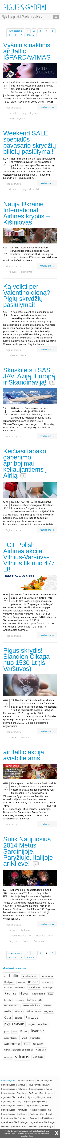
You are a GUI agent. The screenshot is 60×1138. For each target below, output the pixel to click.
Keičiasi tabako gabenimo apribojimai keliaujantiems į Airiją (25, 463)
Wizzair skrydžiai (44, 1080)
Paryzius (13, 941)
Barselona (47, 976)
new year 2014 (44, 935)
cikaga (12, 737)
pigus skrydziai (17, 118)
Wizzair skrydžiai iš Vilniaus (14, 1126)
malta (7, 1011)
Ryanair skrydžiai (26, 1080)
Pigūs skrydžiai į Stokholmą (14, 1113)
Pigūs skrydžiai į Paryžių (37, 1105)
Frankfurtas (34, 987)
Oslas (8, 1017)
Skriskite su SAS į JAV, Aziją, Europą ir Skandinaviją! (29, 376)
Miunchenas (34, 1011)
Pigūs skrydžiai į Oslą (11, 1101)
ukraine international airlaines (18, 1049)
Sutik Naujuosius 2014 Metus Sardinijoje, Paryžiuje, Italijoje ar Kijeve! (28, 851)
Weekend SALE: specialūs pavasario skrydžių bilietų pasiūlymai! (29, 142)
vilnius (22, 1056)
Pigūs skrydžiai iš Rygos (40, 1088)
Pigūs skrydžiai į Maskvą (35, 1101)
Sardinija (39, 941)
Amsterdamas (29, 976)
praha (6, 1031)
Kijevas (12, 271)
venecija (8, 1057)
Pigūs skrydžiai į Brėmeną (41, 1093)
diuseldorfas (20, 987)
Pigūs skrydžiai (24, 7)
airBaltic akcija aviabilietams (23, 755)
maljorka (47, 1006)
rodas (14, 1031)
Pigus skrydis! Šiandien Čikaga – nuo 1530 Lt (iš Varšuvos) (29, 659)
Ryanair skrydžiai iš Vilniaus (14, 1118)
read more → (47, 107)
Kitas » (30, 35)
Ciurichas (8, 987)
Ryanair (37, 1030)
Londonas (34, 999)
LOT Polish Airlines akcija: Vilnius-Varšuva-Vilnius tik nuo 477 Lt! (29, 557)
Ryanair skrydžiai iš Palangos (14, 1122)
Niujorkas (48, 1011)
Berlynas (9, 982)
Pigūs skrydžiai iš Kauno (39, 1084)
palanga (18, 1018)
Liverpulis (19, 1000)
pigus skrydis (29, 113)
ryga (23, 1037)
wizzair (38, 1057)
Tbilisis (27, 1044)
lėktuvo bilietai (31, 1005)
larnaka (7, 1000)
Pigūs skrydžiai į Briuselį (41, 1113)
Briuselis (33, 982)
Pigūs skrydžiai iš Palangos (14, 1088)
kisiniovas (26, 271)
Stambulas (35, 1038)
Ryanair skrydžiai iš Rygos (43, 1122)
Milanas (25, 930)
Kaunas (10, 993)
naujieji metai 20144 (20, 935)
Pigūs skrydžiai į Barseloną (13, 1093)
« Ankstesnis (15, 30)
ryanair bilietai (10, 1038)
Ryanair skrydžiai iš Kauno (42, 1118)
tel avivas (38, 1043)
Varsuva (25, 737)
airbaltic (13, 113)
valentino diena (17, 355)
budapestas (46, 982)
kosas (50, 994)
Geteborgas (48, 987)
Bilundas (21, 982)
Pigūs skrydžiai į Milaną (12, 1105)
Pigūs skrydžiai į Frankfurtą (14, 1109)
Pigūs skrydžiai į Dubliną (12, 1097)
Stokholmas (12, 1044)
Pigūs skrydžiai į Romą (40, 1109)
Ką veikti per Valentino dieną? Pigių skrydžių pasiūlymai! (26, 295)
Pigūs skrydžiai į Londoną (39, 1097)
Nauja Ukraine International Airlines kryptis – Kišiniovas (26, 213)
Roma (26, 941)
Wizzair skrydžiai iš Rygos (41, 1126)
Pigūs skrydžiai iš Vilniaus (13, 1084)
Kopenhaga (38, 993)
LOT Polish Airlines (11, 1006)
